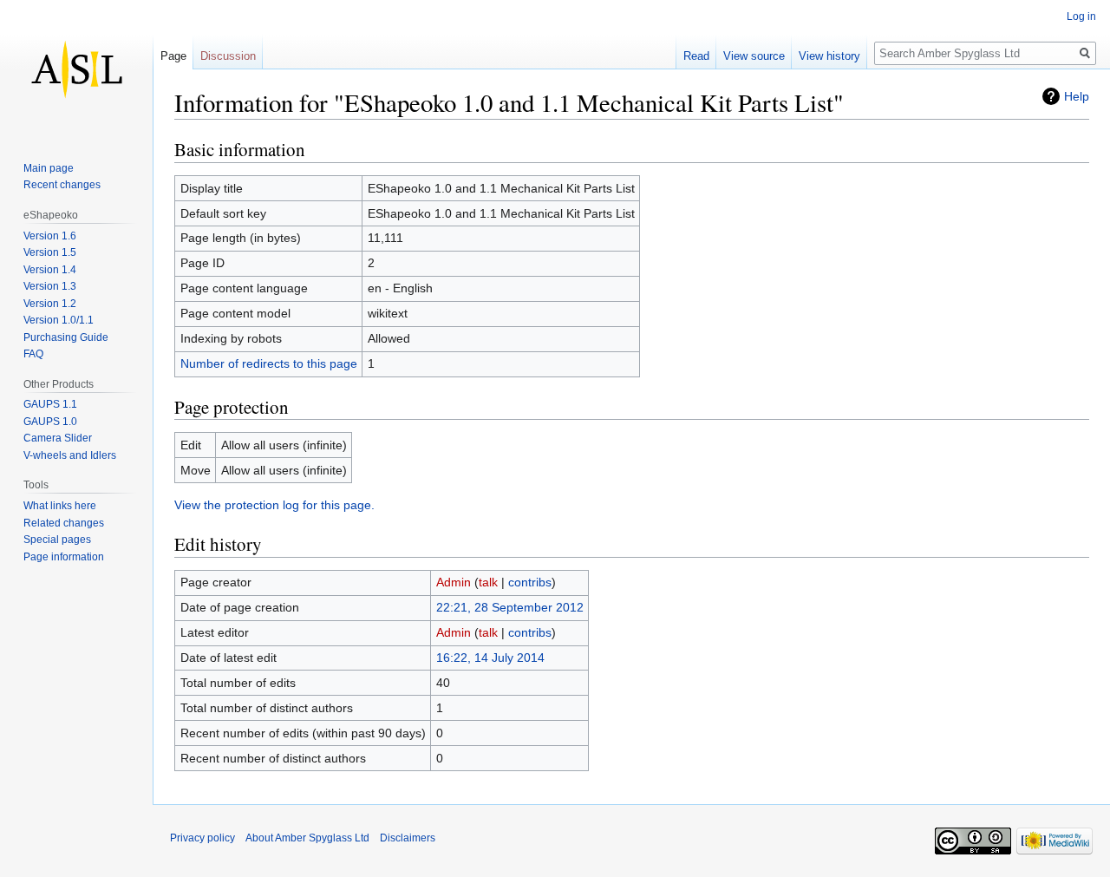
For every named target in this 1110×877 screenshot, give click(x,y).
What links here (59, 506)
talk (488, 582)
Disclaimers (407, 838)
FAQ (33, 354)
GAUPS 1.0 (50, 422)
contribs (530, 582)
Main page (48, 168)
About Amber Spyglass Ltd (307, 838)
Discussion (228, 55)
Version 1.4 (49, 270)
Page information (63, 557)
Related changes (63, 523)
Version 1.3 (49, 286)
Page (173, 55)
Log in (1081, 16)
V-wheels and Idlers (69, 455)
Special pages (57, 539)
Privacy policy (202, 838)
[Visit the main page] (76, 69)
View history (829, 55)
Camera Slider (57, 438)
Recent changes (62, 185)
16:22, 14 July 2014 (490, 657)
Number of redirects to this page (268, 363)
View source (754, 55)
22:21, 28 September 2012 (510, 607)
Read (696, 55)
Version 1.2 (49, 304)
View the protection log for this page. (274, 505)
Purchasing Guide (65, 337)
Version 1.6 (49, 236)
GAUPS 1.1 (50, 404)
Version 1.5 (49, 252)
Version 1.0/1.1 (58, 320)
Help (1076, 96)
